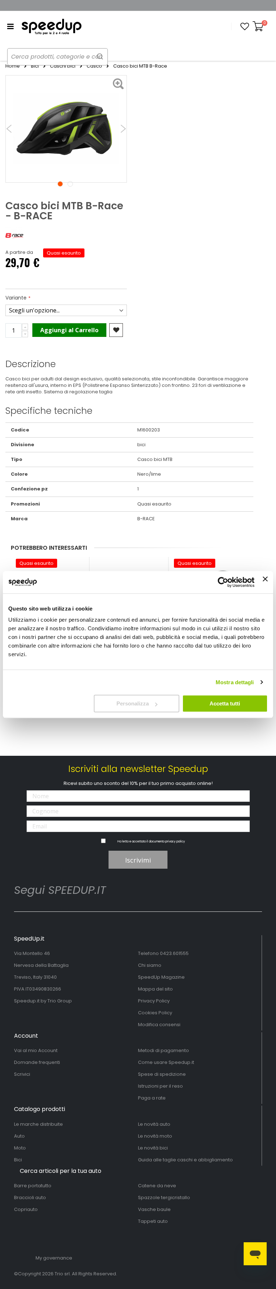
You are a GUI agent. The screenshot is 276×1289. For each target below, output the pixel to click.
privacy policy (175, 842)
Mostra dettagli (235, 682)
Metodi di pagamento (163, 1050)
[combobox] (57, 56)
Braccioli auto (30, 1197)
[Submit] (100, 56)
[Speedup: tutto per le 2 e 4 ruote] (51, 26)
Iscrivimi (138, 860)
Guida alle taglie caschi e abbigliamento (185, 1159)
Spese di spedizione (162, 1074)
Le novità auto (154, 1124)
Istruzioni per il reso (160, 1086)
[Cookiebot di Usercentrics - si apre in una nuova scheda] (223, 582)
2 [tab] (70, 184)
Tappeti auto (153, 1221)
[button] (245, 26)
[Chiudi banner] (265, 582)
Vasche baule (154, 1209)
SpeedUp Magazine (161, 977)
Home (12, 66)
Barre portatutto (32, 1185)
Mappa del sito (155, 989)
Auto (19, 1136)
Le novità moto (155, 1136)
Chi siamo (149, 965)
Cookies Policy (155, 1012)
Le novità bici (153, 1147)
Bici (35, 66)
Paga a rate (152, 1097)
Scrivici (22, 1074)
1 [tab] (60, 184)
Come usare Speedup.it (166, 1062)
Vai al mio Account (36, 1050)
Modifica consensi (159, 1024)
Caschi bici (62, 66)
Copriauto (26, 1209)
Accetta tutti (225, 703)
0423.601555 (174, 953)
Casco (94, 66)
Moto (20, 1147)
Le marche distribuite (38, 1124)
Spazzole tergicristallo (164, 1197)
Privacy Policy (154, 1000)
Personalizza (132, 703)
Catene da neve (157, 1185)
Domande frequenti (37, 1062)
